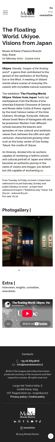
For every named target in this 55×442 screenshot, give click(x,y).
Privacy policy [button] (18, 396)
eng (50, 11)
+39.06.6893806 (30, 360)
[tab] (19, 270)
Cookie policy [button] (37, 396)
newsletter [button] (46, 15)
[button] (5, 13)
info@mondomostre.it (30, 364)
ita (51, 7)
